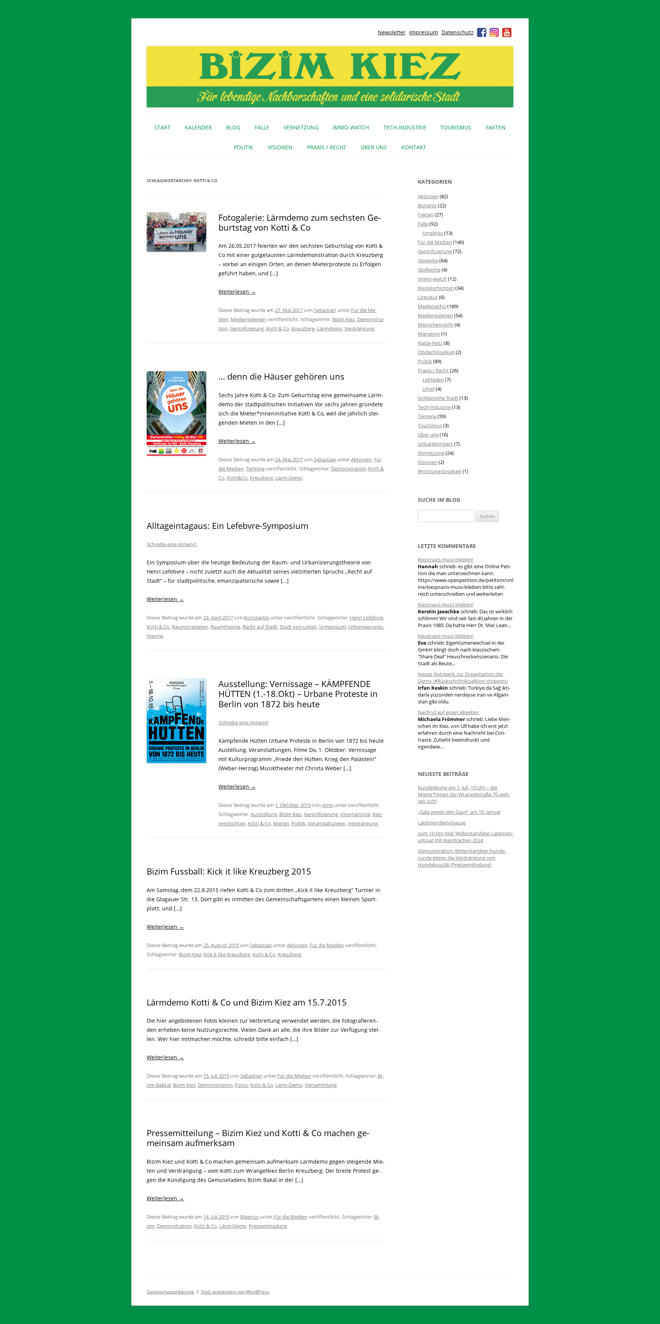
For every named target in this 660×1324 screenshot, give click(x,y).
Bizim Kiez (343, 319)
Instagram (494, 32)
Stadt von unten (298, 626)
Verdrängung (359, 328)
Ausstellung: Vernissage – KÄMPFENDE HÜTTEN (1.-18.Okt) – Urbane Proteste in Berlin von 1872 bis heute (298, 694)
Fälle (262, 127)
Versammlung (320, 1085)
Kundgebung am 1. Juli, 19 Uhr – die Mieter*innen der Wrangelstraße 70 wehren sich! (464, 794)
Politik (243, 147)
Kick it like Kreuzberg (227, 954)
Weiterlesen (237, 291)
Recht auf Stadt (260, 626)
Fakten (496, 127)
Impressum (423, 32)
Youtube (506, 32)
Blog (233, 127)
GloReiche (429, 269)
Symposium (332, 626)
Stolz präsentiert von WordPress (235, 1291)
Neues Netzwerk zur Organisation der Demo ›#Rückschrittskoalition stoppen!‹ (463, 677)
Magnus (249, 1216)
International (355, 814)
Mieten (281, 823)
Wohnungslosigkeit (439, 471)
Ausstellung (264, 814)
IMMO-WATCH (351, 127)
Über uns (374, 147)
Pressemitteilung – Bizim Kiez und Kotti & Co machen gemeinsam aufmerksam (258, 1137)
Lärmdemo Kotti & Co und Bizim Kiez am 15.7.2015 (247, 1002)
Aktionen (361, 459)
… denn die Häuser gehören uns (281, 376)
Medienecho (432, 306)
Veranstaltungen (327, 823)
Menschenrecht (435, 324)
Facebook (481, 32)
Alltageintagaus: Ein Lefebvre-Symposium (227, 525)
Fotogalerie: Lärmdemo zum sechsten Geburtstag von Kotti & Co (299, 222)
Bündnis (427, 205)
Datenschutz (458, 32)
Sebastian (325, 310)
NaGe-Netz (430, 342)
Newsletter (392, 32)
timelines (432, 233)
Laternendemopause (442, 822)
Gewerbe (428, 260)
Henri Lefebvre (366, 617)
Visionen (280, 147)
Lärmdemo (329, 328)
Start (162, 127)
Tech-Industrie (404, 127)
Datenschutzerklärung (170, 1291)
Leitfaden (433, 379)
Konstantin (256, 617)
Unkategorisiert (435, 443)
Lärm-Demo (288, 477)
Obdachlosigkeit (436, 352)
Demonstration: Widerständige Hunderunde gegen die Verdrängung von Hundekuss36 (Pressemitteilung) (462, 857)
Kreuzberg (303, 328)
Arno (327, 805)
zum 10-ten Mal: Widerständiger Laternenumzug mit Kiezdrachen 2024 (465, 837)
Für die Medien (327, 945)
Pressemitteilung (268, 1225)
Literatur (428, 297)
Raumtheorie (225, 626)
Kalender (198, 127)
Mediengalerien (248, 319)
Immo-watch (432, 278)
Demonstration (348, 468)
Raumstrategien (190, 626)
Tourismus (455, 127)
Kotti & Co (277, 328)
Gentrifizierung (247, 328)
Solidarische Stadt (438, 397)
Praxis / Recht (326, 147)
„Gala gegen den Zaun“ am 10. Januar (459, 811)
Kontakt (413, 147)
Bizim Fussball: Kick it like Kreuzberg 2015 (229, 871)
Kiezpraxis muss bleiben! (445, 559)
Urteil (428, 388)
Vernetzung (301, 127)
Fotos (241, 1085)
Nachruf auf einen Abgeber (449, 712)
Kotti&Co (237, 477)
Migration (429, 333)
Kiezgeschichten (436, 288)
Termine (255, 468)
